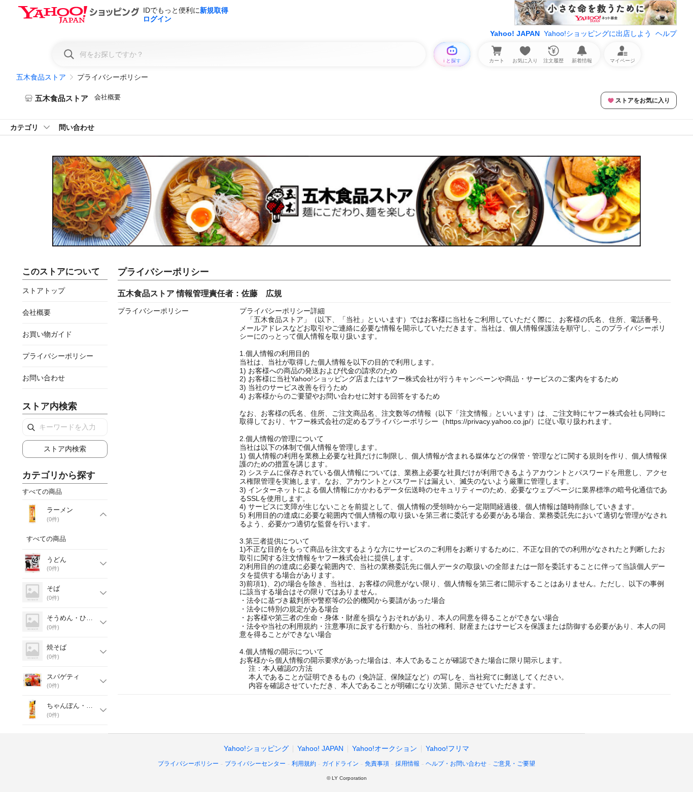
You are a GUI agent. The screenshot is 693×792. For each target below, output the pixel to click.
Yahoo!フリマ (447, 748)
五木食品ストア (41, 77)
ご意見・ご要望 (514, 763)
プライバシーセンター (255, 763)
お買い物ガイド (47, 334)
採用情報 (407, 763)
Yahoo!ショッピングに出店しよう (597, 33)
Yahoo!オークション (384, 748)
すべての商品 (46, 539)
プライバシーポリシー (57, 356)
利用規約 (304, 763)
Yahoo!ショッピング (256, 748)
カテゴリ (24, 127)
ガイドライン (340, 763)
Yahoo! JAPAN (515, 33)
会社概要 (107, 97)
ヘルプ (666, 33)
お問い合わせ (43, 378)
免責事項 (377, 763)
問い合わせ (76, 127)
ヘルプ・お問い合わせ (456, 763)
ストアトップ (43, 290)
